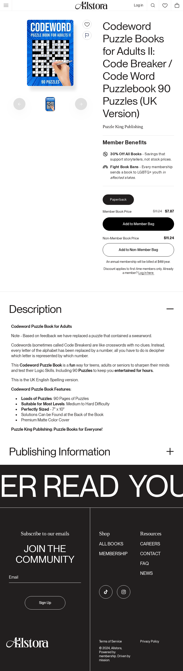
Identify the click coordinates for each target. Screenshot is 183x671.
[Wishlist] (165, 5)
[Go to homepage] (42, 642)
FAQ (144, 563)
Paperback (118, 199)
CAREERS (150, 544)
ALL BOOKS (111, 544)
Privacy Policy (149, 641)
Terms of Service (110, 641)
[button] (6, 5)
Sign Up (45, 603)
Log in (138, 5)
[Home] (91, 5)
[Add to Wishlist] (87, 24)
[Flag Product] (87, 35)
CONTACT (150, 553)
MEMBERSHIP (113, 553)
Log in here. (146, 273)
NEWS (146, 573)
